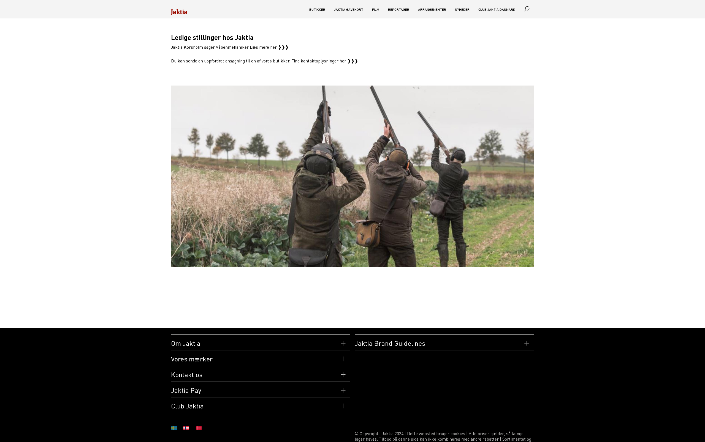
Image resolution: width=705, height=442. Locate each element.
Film (375, 9)
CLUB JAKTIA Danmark (496, 9)
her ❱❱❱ (349, 61)
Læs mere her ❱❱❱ (269, 47)
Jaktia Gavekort (348, 9)
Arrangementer (432, 9)
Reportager (398, 9)
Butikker (317, 9)
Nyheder (462, 9)
